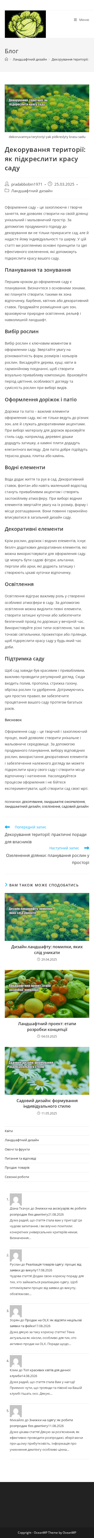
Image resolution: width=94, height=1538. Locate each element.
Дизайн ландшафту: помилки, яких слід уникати (47, 949)
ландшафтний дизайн (22, 806)
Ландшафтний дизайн (32, 190)
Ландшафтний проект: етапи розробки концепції (47, 1026)
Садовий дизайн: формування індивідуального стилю (47, 1103)
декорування (32, 802)
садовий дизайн (75, 806)
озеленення (51, 806)
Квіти (9, 1131)
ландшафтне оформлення (64, 802)
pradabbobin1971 (27, 184)
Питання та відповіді (20, 1158)
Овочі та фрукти (17, 1149)
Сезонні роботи (17, 1177)
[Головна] (6, 59)
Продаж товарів (17, 1167)
